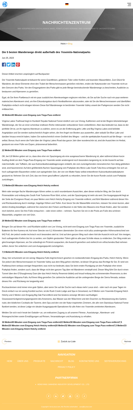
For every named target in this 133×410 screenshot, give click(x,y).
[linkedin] (56, 396)
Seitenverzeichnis (115, 361)
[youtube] (70, 396)
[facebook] (48, 396)
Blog (71, 361)
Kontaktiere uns (89, 361)
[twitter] (63, 396)
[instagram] (77, 396)
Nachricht (57, 361)
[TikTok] (84, 396)
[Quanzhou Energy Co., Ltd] (5, 4)
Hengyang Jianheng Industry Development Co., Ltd (63, 384)
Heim (63, 44)
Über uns (22, 361)
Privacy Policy (66, 367)
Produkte (39, 361)
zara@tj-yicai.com (85, 407)
